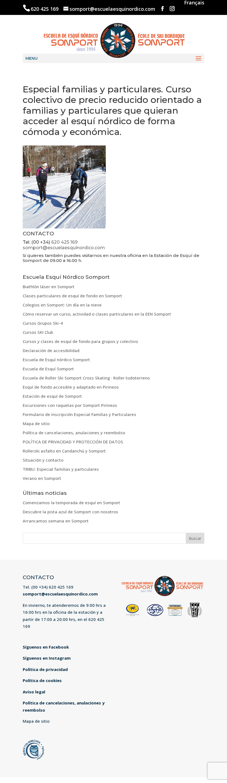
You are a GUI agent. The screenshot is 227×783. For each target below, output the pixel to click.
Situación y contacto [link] (43, 460)
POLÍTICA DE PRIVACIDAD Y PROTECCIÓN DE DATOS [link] (73, 441)
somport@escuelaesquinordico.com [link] (64, 247)
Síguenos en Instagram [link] (47, 658)
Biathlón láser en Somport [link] (48, 286)
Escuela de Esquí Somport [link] (48, 368)
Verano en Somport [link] (42, 478)
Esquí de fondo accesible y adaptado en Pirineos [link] (71, 387)
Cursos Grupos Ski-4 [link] (43, 323)
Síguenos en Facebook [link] (46, 647)
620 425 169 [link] (45, 9)
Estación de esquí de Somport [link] (52, 396)
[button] (162, 8)
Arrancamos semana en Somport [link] (56, 521)
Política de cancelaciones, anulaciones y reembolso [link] (74, 432)
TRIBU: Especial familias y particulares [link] (61, 469)
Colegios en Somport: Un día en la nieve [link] (62, 305)
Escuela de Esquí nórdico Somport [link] (56, 359)
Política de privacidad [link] (45, 669)
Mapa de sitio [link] (36, 423)
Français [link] (194, 3)
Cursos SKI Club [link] (38, 332)
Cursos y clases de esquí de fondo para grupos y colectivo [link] (80, 341)
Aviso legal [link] (34, 691)
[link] (114, 39)
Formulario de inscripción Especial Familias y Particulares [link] (79, 414)
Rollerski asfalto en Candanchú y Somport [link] (64, 451)
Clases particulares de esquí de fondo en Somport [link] (72, 295)
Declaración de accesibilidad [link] (51, 350)
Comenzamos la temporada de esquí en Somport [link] (71, 502)
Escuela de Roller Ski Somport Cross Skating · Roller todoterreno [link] (86, 378)
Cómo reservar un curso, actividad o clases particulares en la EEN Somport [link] (97, 314)
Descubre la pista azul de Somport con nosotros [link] (70, 511)
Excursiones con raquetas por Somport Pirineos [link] (70, 405)
